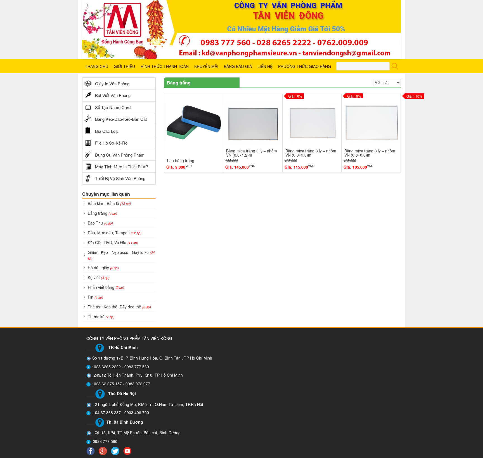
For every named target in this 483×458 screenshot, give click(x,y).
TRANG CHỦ (96, 66)
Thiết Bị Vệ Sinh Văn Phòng (120, 178)
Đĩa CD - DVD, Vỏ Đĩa (113, 242)
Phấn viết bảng (106, 287)
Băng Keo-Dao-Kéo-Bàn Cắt (121, 119)
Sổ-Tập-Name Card (113, 107)
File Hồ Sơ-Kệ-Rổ (111, 143)
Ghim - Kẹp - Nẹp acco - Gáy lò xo (121, 254)
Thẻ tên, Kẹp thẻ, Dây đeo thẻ (119, 307)
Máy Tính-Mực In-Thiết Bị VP (121, 166)
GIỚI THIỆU (124, 66)
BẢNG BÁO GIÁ (238, 66)
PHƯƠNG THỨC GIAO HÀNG (304, 66)
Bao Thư (100, 223)
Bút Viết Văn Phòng (113, 95)
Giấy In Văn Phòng (112, 83)
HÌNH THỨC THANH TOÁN (165, 66)
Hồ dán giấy (103, 267)
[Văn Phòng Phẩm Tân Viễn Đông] (241, 29)
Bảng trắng (102, 213)
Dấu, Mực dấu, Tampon (114, 232)
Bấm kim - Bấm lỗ (109, 203)
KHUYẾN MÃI (206, 66)
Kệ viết (99, 277)
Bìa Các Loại (107, 131)
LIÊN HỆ (265, 66)
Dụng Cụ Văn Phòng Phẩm (120, 155)
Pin (95, 297)
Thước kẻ (101, 316)
